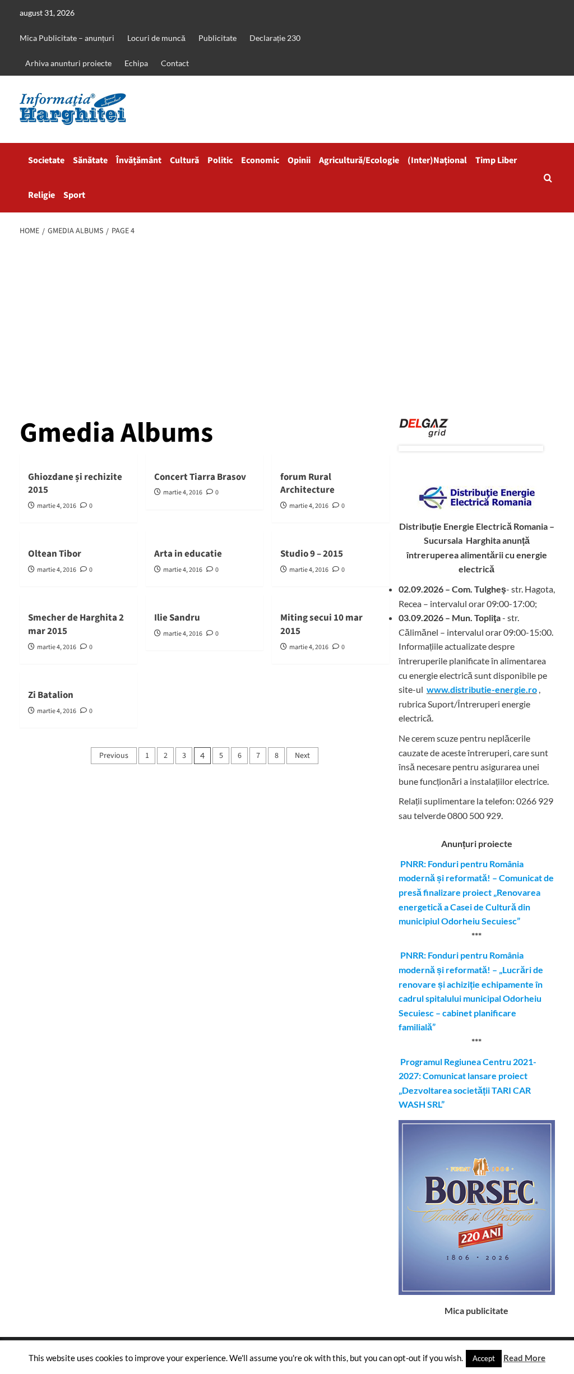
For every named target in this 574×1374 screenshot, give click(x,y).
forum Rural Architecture (307, 483)
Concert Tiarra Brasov (200, 477)
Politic (220, 160)
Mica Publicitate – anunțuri (67, 38)
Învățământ (138, 160)
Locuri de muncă (156, 38)
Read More (524, 1358)
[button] (548, 178)
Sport (74, 195)
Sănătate (90, 160)
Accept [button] (484, 1358)
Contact (175, 63)
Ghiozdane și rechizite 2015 (75, 483)
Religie (41, 195)
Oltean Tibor (54, 554)
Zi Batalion (50, 695)
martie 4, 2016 (56, 506)
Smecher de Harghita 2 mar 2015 (76, 624)
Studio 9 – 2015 (311, 554)
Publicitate (217, 38)
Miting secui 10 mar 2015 (321, 624)
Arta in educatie (188, 554)
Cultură (184, 160)
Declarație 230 (274, 38)
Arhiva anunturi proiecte (68, 63)
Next (302, 755)
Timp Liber (496, 160)
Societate (46, 160)
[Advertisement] (287, 327)
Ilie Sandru (177, 617)
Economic (260, 160)
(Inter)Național (437, 160)
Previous (113, 755)
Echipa (136, 63)
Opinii (299, 160)
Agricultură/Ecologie (359, 160)
